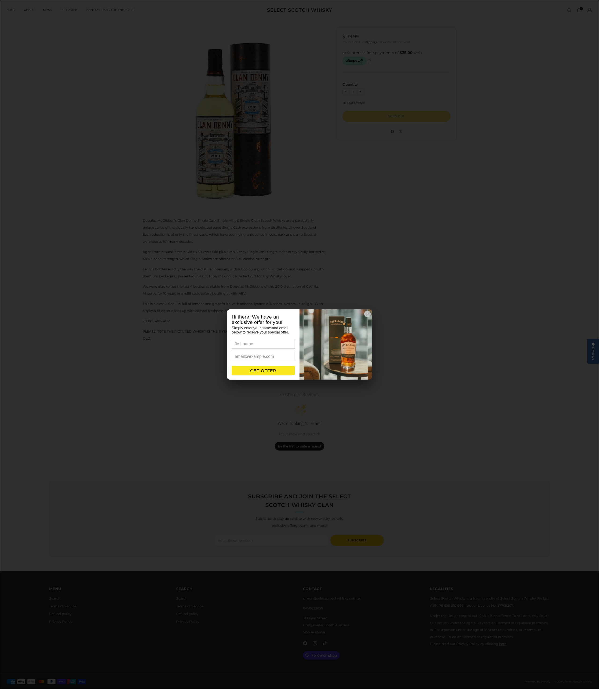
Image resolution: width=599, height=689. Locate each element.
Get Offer (263, 370)
